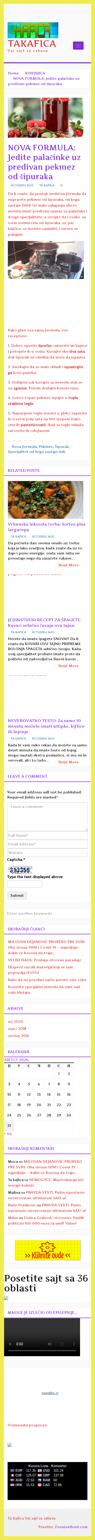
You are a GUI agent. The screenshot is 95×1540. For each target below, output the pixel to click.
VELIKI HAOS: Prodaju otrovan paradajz (44, 960)
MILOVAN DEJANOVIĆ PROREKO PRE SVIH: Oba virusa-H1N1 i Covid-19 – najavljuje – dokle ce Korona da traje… (47, 947)
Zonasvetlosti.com (71, 1527)
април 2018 (17, 1028)
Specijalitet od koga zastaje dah (36, 451)
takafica (32, 43)
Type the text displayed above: (35, 876)
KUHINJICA (35, 73)
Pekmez (46, 446)
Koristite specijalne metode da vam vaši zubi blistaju (44, 989)
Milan (13, 1217)
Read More (69, 565)
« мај (8, 1133)
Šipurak (62, 446)
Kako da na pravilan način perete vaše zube (47, 979)
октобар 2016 (18, 1035)
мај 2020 (15, 1021)
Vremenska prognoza (27, 1425)
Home (13, 73)
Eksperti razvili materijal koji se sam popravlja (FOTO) (40, 970)
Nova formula (24, 446)
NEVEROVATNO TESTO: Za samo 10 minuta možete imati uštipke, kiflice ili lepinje (46, 726)
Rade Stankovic (22, 1205)
